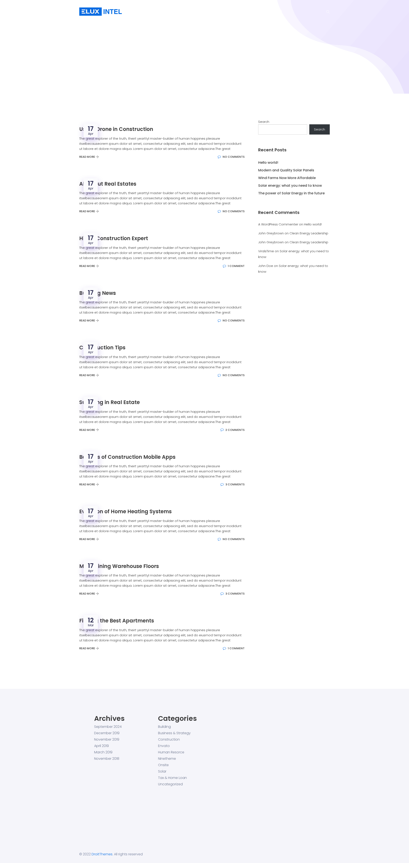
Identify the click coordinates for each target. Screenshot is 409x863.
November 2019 (106, 739)
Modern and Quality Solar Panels (286, 170)
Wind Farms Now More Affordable (287, 177)
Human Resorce (171, 752)
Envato (164, 746)
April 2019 (101, 746)
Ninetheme (167, 759)
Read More (87, 157)
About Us (196, 11)
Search (263, 121)
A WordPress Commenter (278, 224)
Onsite (163, 765)
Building (164, 727)
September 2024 (108, 727)
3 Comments (235, 484)
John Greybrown (271, 233)
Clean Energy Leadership (308, 233)
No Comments (233, 157)
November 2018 (106, 759)
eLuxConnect (247, 11)
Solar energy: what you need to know (290, 185)
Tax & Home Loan (172, 778)
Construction (169, 739)
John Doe (265, 266)
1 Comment (236, 266)
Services (220, 11)
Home (174, 11)
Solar (162, 771)
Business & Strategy (174, 733)
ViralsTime (266, 251)
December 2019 (107, 733)
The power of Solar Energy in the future (291, 193)
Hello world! (268, 162)
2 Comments (235, 430)
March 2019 (103, 752)
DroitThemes (102, 854)
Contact (275, 11)
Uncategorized (170, 784)
